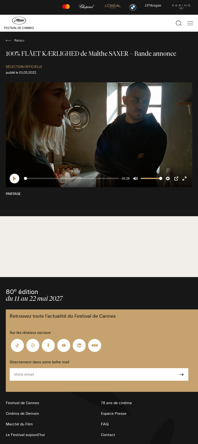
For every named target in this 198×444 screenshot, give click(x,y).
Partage (13, 194)
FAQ (105, 424)
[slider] (71, 178)
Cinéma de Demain (22, 413)
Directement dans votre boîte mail (39, 362)
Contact (108, 435)
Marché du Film (19, 424)
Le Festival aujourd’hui (25, 435)
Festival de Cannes (22, 403)
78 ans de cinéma (116, 403)
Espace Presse (114, 413)
